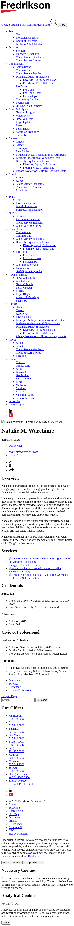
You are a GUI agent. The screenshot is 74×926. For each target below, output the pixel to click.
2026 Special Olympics (29, 105)
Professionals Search (27, 37)
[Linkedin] (10, 411)
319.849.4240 (16, 744)
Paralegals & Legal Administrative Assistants (41, 154)
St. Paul (20, 391)
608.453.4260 (16, 757)
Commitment (16, 63)
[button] (11, 470)
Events (20, 125)
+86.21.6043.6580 (19, 777)
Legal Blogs (23, 128)
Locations (21, 190)
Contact (13, 359)
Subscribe (21, 135)
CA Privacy (15, 823)
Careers (13, 138)
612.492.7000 (16, 718)
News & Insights (18, 109)
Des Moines (22, 375)
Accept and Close (33, 862)
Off (17, 903)
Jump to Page (9, 696)
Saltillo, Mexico (25, 398)
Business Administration (29, 44)
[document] (37, 896)
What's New (23, 115)
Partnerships (30, 96)
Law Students (23, 151)
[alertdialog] (37, 896)
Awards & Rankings (27, 131)
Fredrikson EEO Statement (38, 83)
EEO (11, 830)
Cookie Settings (10, 24)
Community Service (27, 99)
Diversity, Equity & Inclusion (32, 76)
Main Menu (43, 24)
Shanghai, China (25, 394)
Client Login (16, 810)
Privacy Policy (9, 856)
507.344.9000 (16, 764)
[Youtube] (11, 415)
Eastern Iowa (23, 378)
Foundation (22, 102)
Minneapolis (23, 365)
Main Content (28, 24)
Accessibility (16, 827)
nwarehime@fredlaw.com (23, 451)
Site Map (14, 814)
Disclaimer (15, 817)
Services (13, 47)
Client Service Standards (30, 57)
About (12, 174)
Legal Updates (24, 122)
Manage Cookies (11, 862)
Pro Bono (21, 86)
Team (12, 31)
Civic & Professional (20, 690)
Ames (19, 368)
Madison (21, 385)
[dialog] (37, 851)
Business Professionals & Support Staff (38, 157)
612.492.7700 (16, 770)
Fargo (19, 381)
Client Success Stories (28, 60)
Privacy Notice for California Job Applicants (41, 170)
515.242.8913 (16, 455)
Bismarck (21, 372)
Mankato (21, 388)
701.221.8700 (16, 731)
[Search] (54, 24)
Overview (14, 680)
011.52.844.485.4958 (21, 783)
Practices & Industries (28, 53)
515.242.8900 (16, 725)
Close (6, 922)
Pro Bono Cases (32, 92)
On (8, 903)
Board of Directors (26, 40)
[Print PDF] (10, 462)
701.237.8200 (16, 751)
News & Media (24, 118)
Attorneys (21, 148)
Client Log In (16, 404)
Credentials (15, 686)
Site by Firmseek (18, 833)
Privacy (13, 820)
